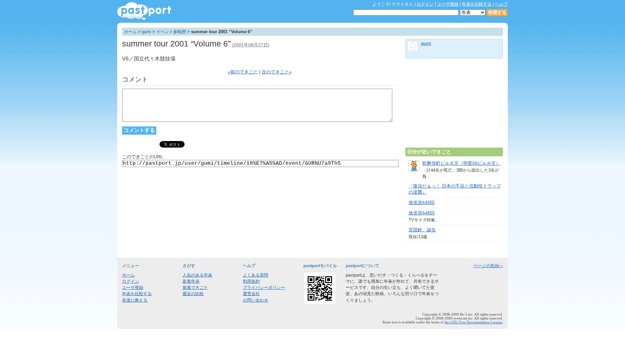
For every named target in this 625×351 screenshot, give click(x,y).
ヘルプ (501, 4)
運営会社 (251, 293)
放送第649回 (422, 202)
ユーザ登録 (447, 4)
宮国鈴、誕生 (422, 230)
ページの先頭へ (488, 265)
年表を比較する (477, 4)
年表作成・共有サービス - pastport (144, 11)
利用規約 (251, 281)
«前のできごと (243, 72)
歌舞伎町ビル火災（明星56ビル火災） (461, 163)
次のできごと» (277, 72)
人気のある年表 (197, 275)
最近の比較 (193, 293)
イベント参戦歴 (171, 31)
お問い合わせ (255, 300)
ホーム (130, 31)
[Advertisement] (454, 105)
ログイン (425, 4)
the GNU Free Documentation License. (474, 322)
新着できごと (195, 287)
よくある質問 (255, 275)
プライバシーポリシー (264, 287)
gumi (146, 31)
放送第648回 (422, 213)
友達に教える (134, 300)
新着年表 (191, 281)
